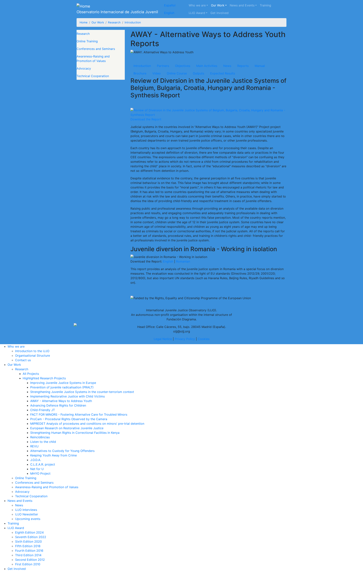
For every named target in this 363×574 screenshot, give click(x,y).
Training (265, 5)
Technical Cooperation (93, 76)
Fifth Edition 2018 (27, 546)
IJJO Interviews (26, 510)
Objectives (182, 66)
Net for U (37, 469)
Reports (243, 66)
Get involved (219, 13)
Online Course (177, 73)
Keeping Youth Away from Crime (53, 455)
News (227, 66)
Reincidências (40, 437)
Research (114, 22)
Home (84, 22)
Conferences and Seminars (96, 49)
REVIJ (34, 446)
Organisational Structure (32, 355)
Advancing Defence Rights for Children (58, 405)
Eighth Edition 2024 (29, 532)
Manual (260, 66)
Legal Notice (163, 339)
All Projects (31, 374)
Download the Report (145, 119)
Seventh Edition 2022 (30, 537)
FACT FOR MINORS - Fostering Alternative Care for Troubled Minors (78, 414)
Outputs (198, 73)
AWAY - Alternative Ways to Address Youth (61, 401)
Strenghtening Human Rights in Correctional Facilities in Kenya (74, 433)
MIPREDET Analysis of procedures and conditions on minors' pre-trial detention (87, 423)
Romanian (183, 261)
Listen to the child (43, 442)
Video (156, 73)
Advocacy (84, 68)
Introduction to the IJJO (32, 351)
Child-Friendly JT (42, 410)
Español (169, 5)
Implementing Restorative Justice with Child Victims (67, 396)
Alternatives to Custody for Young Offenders (62, 451)
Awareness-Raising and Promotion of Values (93, 58)
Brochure (139, 73)
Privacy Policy (185, 339)
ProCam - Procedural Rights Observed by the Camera (68, 419)
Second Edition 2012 (30, 560)
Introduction (133, 22)
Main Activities (206, 66)
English (169, 13)
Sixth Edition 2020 (28, 541)
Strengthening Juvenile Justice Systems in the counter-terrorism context (82, 392)
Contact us (23, 360)
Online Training (87, 41)
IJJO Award (197, 13)
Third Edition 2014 (28, 555)
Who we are (197, 5)
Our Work (217, 5)
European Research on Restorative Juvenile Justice (66, 428)
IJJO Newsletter (26, 514)
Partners (163, 66)
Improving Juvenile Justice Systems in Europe (63, 383)
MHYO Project (40, 473)
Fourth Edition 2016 (29, 550)
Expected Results (222, 73)
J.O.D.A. (35, 460)
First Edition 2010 (27, 564)
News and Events (242, 5)
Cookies (203, 339)
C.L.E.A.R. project (42, 464)
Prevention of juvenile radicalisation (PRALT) (62, 387)
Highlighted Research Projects (44, 378)
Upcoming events (27, 519)
